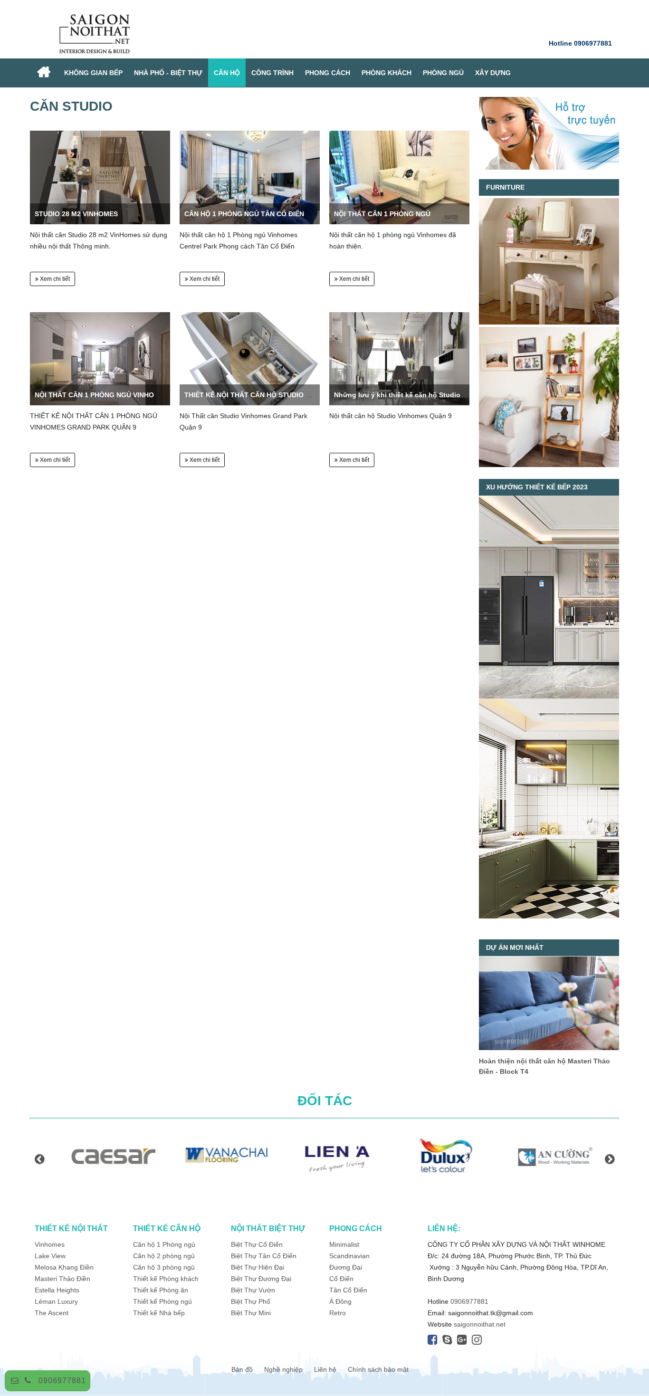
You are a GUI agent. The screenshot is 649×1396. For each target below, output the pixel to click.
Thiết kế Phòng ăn (160, 1290)
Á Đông (340, 1301)
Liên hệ (325, 1369)
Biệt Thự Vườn (253, 1290)
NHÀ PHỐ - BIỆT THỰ (168, 72)
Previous (39, 1158)
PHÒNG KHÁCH (386, 72)
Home (44, 73)
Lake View (50, 1256)
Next (609, 1158)
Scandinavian (349, 1256)
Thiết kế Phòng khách (166, 1278)
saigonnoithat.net (480, 1324)
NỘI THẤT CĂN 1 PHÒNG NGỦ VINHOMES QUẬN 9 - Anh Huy (132, 395)
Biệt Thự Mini (251, 1313)
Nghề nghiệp (283, 1369)
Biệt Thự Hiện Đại (257, 1267)
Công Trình (272, 72)
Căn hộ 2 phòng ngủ (164, 1256)
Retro (337, 1313)
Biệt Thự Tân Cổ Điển (263, 1256)
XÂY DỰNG (493, 72)
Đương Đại (345, 1267)
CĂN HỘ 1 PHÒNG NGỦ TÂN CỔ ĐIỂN (244, 214)
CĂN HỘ (227, 72)
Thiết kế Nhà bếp (159, 1313)
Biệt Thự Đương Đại (261, 1278)
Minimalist (344, 1244)
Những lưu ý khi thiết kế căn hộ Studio (397, 395)
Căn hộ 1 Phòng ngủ (164, 1244)
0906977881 (62, 1381)
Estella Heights (57, 1290)
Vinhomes (51, 1244)
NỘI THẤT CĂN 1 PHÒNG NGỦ (382, 214)
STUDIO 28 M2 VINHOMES (76, 214)
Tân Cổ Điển (348, 1290)
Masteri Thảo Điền (62, 1278)
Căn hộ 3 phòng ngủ (164, 1267)
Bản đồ (242, 1369)
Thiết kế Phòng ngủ (162, 1301)
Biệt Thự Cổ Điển (257, 1244)
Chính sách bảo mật (378, 1369)
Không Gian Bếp (93, 72)
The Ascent (51, 1313)
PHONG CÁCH (327, 72)
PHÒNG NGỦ (443, 72)
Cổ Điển (341, 1278)
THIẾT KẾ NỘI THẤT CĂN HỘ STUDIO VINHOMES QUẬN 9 (276, 395)
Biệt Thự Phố (250, 1301)
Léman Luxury (56, 1301)
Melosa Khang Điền (64, 1267)
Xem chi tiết (54, 279)
